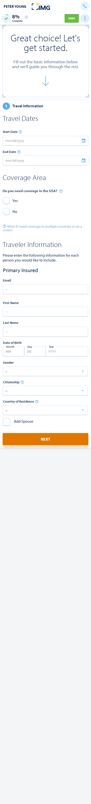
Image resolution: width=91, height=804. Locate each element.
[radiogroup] (45, 206)
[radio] (10, 200)
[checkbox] (18, 422)
